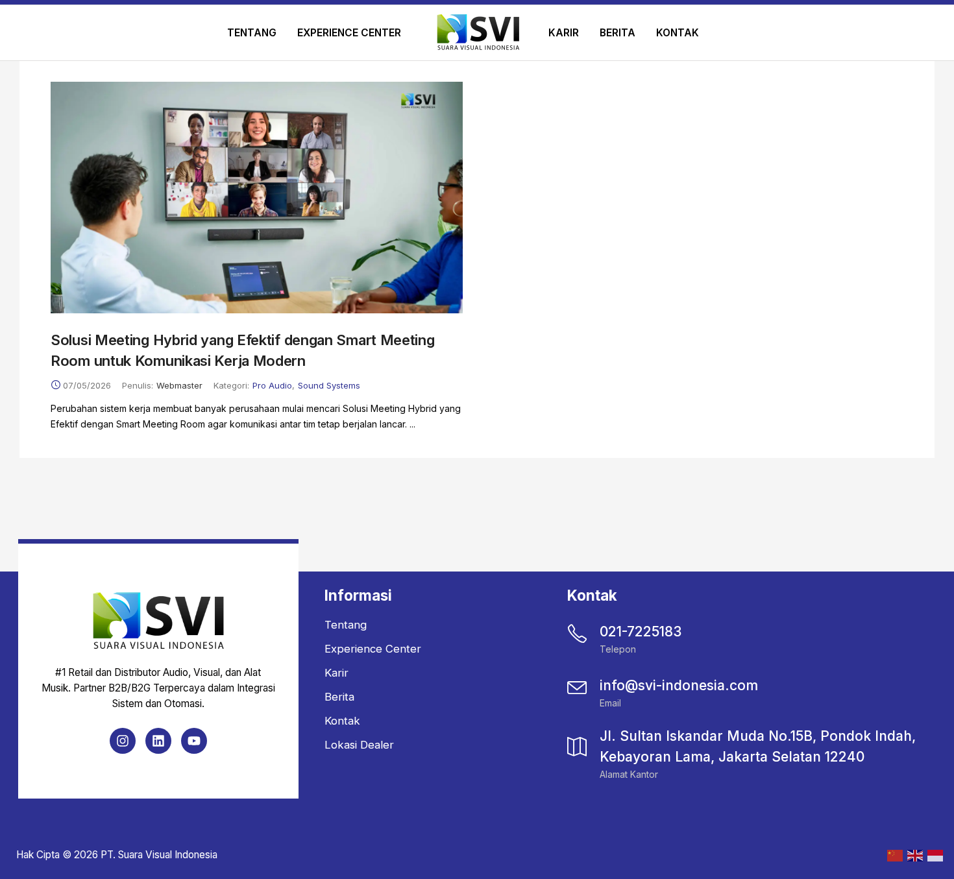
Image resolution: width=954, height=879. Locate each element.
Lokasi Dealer (359, 744)
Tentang (251, 33)
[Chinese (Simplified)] (894, 854)
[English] (914, 854)
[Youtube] (194, 741)
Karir (563, 33)
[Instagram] (123, 741)
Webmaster (179, 385)
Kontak (677, 33)
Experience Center (349, 33)
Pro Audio (272, 385)
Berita (617, 33)
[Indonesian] (934, 854)
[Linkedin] (158, 741)
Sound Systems (329, 385)
